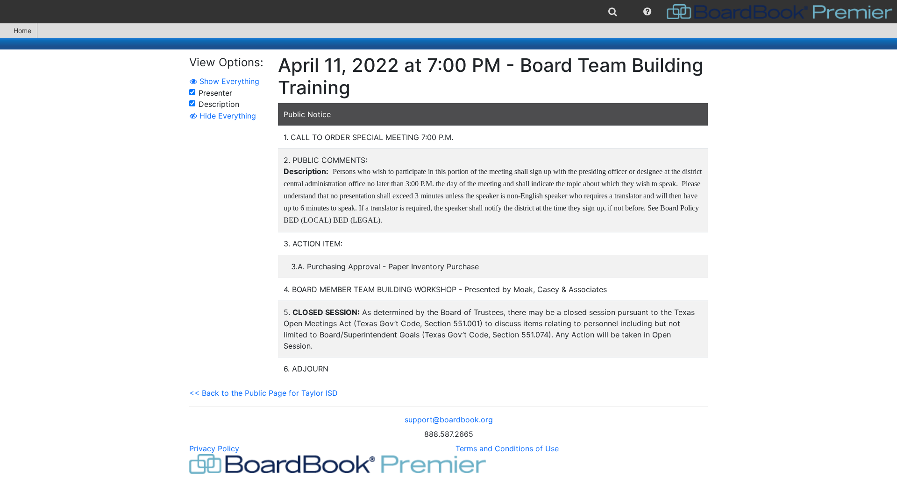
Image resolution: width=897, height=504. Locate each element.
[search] (612, 11)
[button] (647, 11)
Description (219, 104)
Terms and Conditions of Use (507, 448)
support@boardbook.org (449, 419)
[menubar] (448, 11)
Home (22, 31)
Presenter (215, 93)
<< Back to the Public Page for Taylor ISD (263, 393)
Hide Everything (226, 115)
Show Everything (228, 81)
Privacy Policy (214, 448)
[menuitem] (612, 11)
